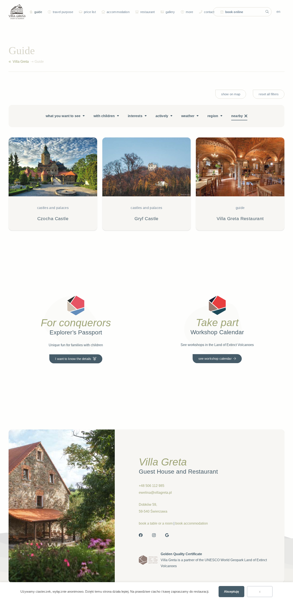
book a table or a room (156, 523)
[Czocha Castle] (53, 183)
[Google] (167, 535)
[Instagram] (154, 535)
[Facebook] (141, 535)
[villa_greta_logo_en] (17, 11)
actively (162, 116)
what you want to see (63, 116)
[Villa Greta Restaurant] (240, 183)
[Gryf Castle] (146, 183)
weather (187, 116)
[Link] (10, 62)
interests (135, 116)
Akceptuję (231, 591)
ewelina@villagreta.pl (155, 492)
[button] (49, 12)
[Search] (267, 11)
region (212, 116)
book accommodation (191, 523)
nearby (237, 116)
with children (104, 116)
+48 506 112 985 (151, 486)
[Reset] (246, 116)
